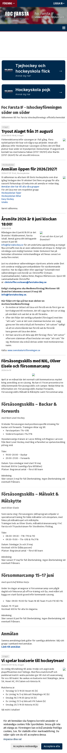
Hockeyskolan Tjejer (11, 193)
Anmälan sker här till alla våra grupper (20, 186)
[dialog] (33, 733)
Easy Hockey (7, 199)
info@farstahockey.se (12, 245)
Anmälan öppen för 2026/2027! (29, 169)
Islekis (4, 202)
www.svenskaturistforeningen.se (24, 350)
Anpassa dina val (12, 739)
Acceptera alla (52, 746)
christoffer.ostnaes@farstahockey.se (25, 282)
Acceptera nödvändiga (25, 746)
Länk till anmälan (10, 646)
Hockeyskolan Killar (11, 196)
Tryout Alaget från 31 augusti (27, 131)
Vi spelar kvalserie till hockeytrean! (32, 660)
